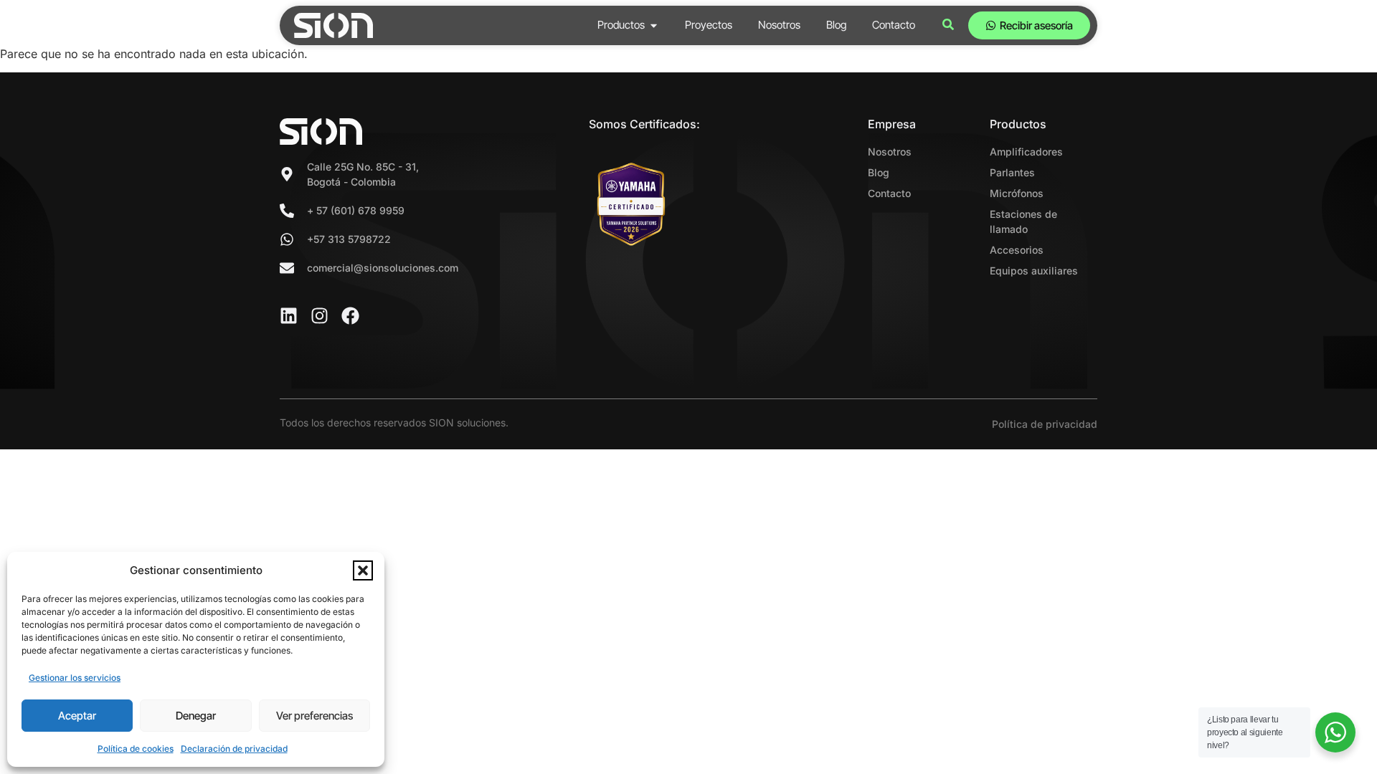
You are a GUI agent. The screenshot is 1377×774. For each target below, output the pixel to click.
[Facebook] (350, 316)
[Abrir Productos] (653, 25)
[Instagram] (319, 316)
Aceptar (77, 715)
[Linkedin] (289, 316)
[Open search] (948, 25)
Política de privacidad (1044, 424)
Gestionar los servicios (74, 677)
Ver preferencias (314, 715)
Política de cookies (136, 748)
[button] (363, 570)
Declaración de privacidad (234, 748)
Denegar (196, 715)
